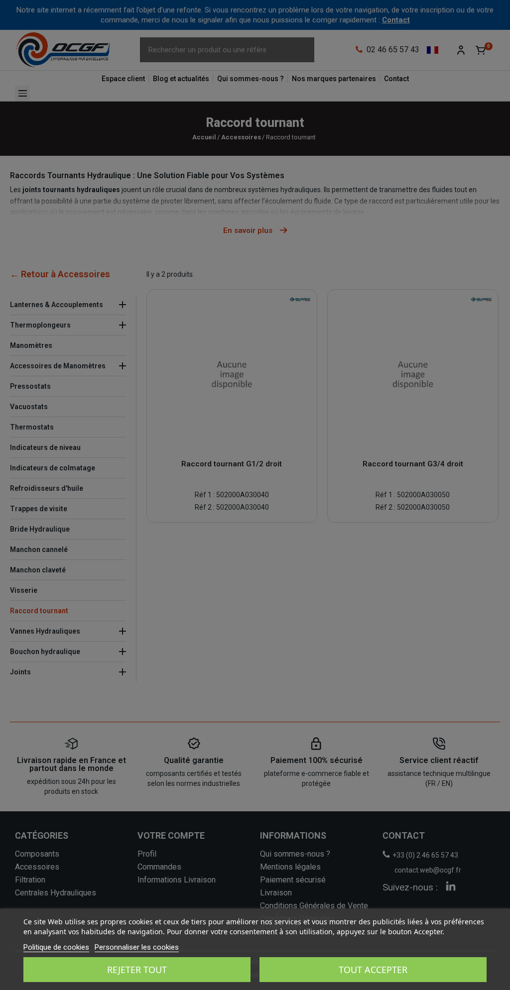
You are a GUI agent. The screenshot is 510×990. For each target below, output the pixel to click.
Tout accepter (373, 970)
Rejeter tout (137, 970)
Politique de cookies (56, 947)
